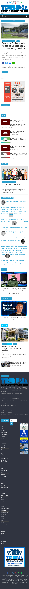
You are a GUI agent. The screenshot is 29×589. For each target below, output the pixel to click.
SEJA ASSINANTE (16, 580)
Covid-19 (3, 445)
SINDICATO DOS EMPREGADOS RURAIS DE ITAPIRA (17, 132)
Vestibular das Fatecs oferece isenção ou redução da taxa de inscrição (12, 348)
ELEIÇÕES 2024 (4, 456)
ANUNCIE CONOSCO (8, 580)
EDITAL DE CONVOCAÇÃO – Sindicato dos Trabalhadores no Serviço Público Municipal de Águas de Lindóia (18, 155)
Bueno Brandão (4, 434)
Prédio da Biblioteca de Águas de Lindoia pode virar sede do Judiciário (13, 46)
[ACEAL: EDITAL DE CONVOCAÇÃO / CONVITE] (5, 146)
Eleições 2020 (4, 453)
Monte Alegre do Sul (14, 576)
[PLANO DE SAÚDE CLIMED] (14, 167)
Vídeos (2, 543)
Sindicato (4, 182)
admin (15, 51)
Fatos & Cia (3, 468)
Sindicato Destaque (11, 182)
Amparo (2, 426)
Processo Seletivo (5, 508)
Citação (2, 438)
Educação (10, 344)
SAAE (2, 520)
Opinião (2, 499)
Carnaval (3, 436)
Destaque (13, 40)
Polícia (2, 504)
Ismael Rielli (3, 476)
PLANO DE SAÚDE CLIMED (11, 185)
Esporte (2, 464)
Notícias (2, 497)
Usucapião (3, 539)
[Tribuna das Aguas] (2, 16)
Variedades (3, 541)
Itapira (2, 479)
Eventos (2, 466)
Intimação (3, 474)
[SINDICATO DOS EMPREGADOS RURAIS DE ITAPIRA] (5, 131)
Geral (2, 472)
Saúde (2, 522)
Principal (18, 40)
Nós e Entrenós (4, 495)
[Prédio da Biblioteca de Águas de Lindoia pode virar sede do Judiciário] (14, 24)
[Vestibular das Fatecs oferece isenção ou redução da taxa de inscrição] (14, 329)
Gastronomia (4, 470)
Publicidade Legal (4, 512)
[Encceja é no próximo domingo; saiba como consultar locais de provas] (5, 362)
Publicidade (3, 510)
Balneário (3, 430)
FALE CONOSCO (23, 580)
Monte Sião (3, 491)
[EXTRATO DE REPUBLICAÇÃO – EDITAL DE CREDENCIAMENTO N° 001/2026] (5, 138)
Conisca (2, 441)
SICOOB (2, 529)
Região (14, 344)
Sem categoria (4, 524)
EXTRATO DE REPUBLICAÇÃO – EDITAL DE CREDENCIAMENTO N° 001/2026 (18, 139)
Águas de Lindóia (6, 40)
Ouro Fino (3, 501)
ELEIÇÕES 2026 (4, 458)
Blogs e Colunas (4, 432)
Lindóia (2, 483)
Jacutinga (3, 481)
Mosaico (3, 493)
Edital (2, 449)
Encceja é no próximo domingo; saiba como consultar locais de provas (18, 363)
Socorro (2, 537)
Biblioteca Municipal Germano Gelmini (14, 55)
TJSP (10, 59)
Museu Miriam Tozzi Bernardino (18, 57)
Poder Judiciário (5, 59)
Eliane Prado (15, 352)
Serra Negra (3, 527)
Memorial (3, 485)
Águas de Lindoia (11, 53)
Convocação (3, 443)
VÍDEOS (21, 579)
